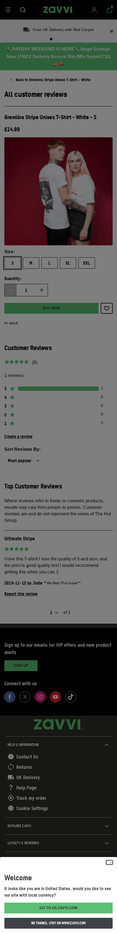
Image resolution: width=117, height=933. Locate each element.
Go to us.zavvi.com (58, 908)
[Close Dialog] (109, 862)
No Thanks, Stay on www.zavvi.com (58, 923)
